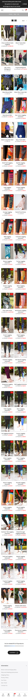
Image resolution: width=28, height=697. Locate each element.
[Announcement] (11, 4)
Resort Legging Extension (7, 483)
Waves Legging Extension (7, 262)
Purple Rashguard (21, 67)
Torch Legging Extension (7, 631)
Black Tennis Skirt (21, 43)
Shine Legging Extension (20, 286)
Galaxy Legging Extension (7, 606)
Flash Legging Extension (20, 335)
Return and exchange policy (8, 670)
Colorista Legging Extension (21, 237)
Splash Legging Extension (20, 557)
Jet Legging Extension (7, 433)
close (25, 4)
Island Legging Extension (20, 581)
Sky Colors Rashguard (7, 68)
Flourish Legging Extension (20, 483)
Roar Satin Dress (7, 310)
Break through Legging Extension (21, 532)
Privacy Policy (4, 677)
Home (10, 14)
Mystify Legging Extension (20, 163)
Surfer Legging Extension (7, 508)
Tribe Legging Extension (7, 409)
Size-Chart (4, 683)
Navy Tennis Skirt (20, 140)
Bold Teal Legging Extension (7, 163)
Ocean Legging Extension (20, 188)
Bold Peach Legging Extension (20, 311)
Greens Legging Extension (7, 286)
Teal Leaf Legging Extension (7, 557)
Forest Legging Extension (7, 335)
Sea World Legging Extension (20, 360)
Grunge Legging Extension (7, 212)
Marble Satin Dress (20, 605)
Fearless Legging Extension (7, 360)
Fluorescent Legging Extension (20, 631)
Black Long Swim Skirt (7, 140)
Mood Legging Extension (21, 508)
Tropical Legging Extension (7, 581)
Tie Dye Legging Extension (20, 262)
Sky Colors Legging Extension (20, 116)
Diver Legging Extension (20, 409)
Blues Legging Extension (7, 458)
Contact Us (4, 685)
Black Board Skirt (7, 92)
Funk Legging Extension (7, 188)
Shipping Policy (5, 675)
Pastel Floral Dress (20, 212)
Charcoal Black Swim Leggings (7, 43)
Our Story (3, 680)
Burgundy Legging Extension (7, 385)
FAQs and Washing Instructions (9, 672)
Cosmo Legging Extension (20, 434)
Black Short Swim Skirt (20, 92)
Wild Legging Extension (7, 237)
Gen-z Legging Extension (20, 458)
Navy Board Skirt (7, 115)
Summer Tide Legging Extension (7, 532)
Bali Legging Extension (20, 384)
